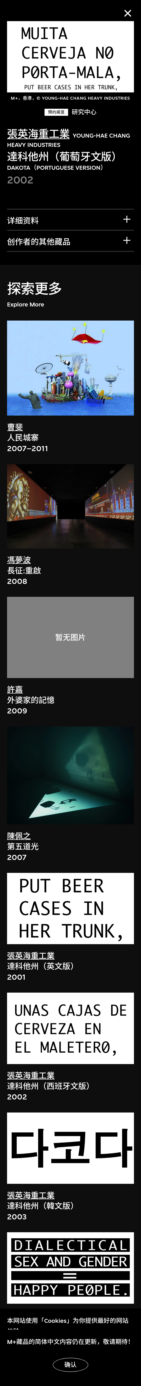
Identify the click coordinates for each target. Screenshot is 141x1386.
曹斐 (15, 427)
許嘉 (15, 689)
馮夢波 (19, 560)
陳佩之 (19, 836)
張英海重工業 (38, 134)
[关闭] (128, 13)
